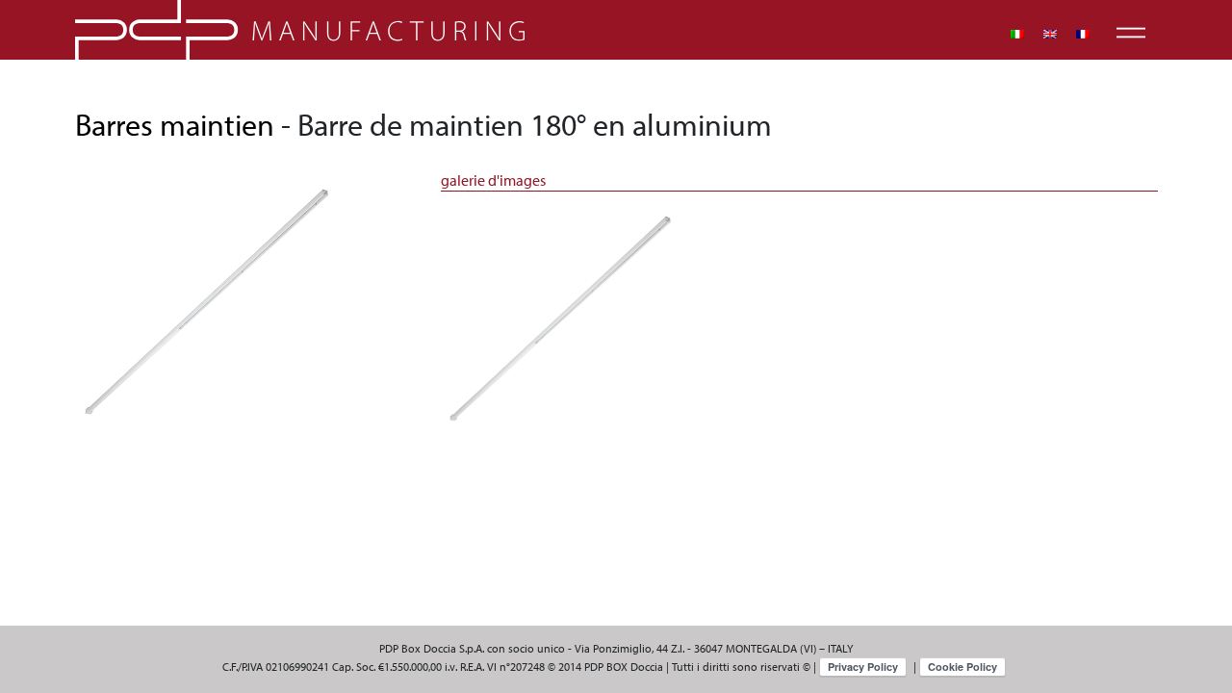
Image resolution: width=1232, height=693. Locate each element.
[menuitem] (1017, 34)
